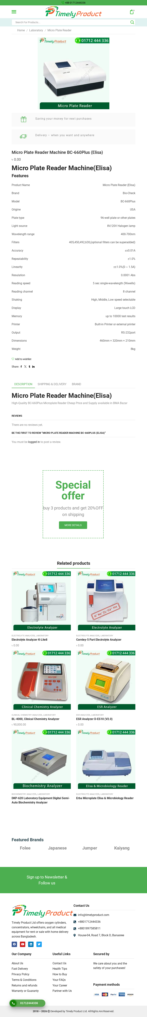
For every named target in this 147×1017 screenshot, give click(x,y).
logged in (34, 442)
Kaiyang (89, 848)
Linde (122, 848)
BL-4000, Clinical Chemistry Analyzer (35, 719)
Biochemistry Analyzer (24, 794)
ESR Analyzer (83, 715)
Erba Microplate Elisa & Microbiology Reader (105, 798)
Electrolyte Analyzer (23, 636)
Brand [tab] (76, 384)
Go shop (99, 2)
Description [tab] (23, 384)
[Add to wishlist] (37, 602)
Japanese (25, 848)
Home (21, 30)
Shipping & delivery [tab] (52, 384)
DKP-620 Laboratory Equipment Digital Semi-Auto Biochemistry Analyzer (41, 800)
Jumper (57, 848)
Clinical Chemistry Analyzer (27, 715)
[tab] (23, 384)
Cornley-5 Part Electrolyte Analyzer (98, 639)
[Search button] (132, 22)
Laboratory (36, 30)
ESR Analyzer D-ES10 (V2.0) (94, 719)
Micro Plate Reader (59, 30)
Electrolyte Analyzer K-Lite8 (29, 639)
